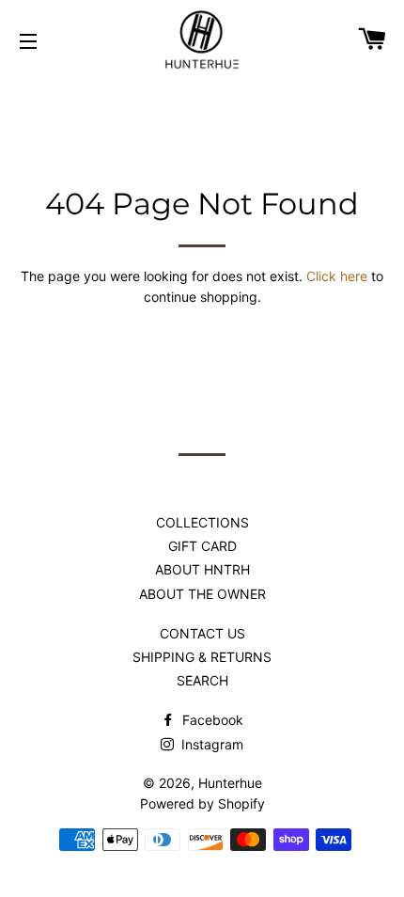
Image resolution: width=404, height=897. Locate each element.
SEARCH (202, 680)
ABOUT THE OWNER (202, 594)
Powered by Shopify (202, 803)
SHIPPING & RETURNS (202, 657)
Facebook (211, 720)
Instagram (210, 744)
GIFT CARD (202, 546)
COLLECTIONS (202, 522)
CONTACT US (202, 633)
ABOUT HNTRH (202, 569)
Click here (336, 276)
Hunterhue (230, 783)
